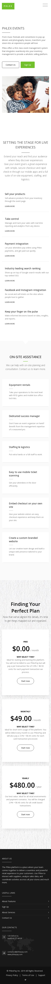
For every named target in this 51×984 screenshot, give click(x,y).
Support (41, 975)
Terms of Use (28, 975)
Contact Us (11, 65)
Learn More (10, 206)
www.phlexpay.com (14, 954)
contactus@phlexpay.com (17, 952)
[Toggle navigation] (45, 5)
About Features (9, 901)
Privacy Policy (12, 975)
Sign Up (27, 65)
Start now (25, 681)
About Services (8, 912)
